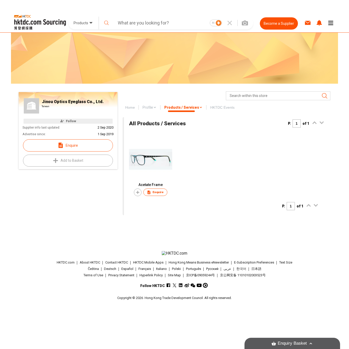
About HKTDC (90, 262)
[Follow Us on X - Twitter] (174, 285)
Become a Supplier (279, 23)
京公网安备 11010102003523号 (243, 275)
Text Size (285, 262)
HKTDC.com (66, 262)
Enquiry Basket (292, 343)
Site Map (174, 275)
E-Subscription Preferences (254, 262)
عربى (227, 269)
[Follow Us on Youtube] (199, 285)
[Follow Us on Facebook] (168, 285)
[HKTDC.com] (174, 253)
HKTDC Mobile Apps (148, 262)
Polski (176, 269)
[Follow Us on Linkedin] (180, 285)
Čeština (93, 269)
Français (144, 269)
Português (193, 269)
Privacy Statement (121, 275)
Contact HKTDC (116, 262)
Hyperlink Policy (151, 275)
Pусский (212, 269)
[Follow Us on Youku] (205, 285)
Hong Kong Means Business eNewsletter (199, 262)
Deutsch (110, 269)
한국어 (241, 269)
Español (127, 269)
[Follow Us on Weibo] (186, 285)
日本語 (256, 269)
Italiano (161, 269)
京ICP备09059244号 (200, 275)
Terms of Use (93, 275)
